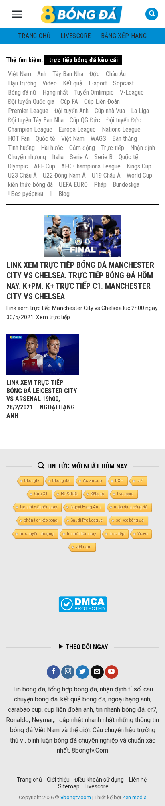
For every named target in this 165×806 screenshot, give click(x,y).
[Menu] (17, 14)
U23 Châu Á (22, 175)
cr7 (140, 480)
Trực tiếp (112, 148)
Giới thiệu (58, 779)
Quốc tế (45, 138)
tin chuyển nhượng (37, 533)
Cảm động (82, 148)
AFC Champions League (91, 166)
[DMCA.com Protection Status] (82, 604)
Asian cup (92, 480)
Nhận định (142, 148)
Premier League (28, 111)
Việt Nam (19, 74)
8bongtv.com (75, 797)
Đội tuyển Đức (123, 120)
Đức (94, 74)
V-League (132, 92)
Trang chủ (34, 36)
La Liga (140, 111)
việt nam (83, 547)
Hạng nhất (55, 92)
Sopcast (123, 83)
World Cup (139, 175)
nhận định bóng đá (130, 507)
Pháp (100, 184)
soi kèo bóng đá (130, 520)
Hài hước (52, 148)
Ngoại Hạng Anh (85, 507)
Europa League (77, 129)
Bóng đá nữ (22, 92)
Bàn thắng (124, 138)
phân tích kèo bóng (41, 520)
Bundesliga (126, 184)
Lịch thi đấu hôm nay (38, 507)
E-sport (98, 83)
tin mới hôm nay (81, 533)
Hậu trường (22, 83)
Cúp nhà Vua (110, 111)
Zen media (134, 797)
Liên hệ (138, 779)
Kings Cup (139, 166)
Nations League (121, 129)
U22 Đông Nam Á (64, 175)
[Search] (151, 14)
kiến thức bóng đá (30, 184)
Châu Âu (116, 74)
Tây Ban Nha (67, 74)
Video (49, 83)
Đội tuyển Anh (71, 111)
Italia (58, 157)
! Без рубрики (25, 194)
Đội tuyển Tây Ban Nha (36, 120)
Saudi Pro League (87, 520)
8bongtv (31, 480)
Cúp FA (69, 101)
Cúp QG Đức (85, 120)
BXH (119, 480)
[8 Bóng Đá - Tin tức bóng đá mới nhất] (82, 14)
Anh (41, 74)
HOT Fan (19, 138)
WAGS (98, 138)
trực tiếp (116, 533)
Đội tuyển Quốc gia (31, 101)
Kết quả (72, 83)
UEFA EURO (73, 184)
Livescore (97, 786)
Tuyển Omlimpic (94, 92)
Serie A (79, 157)
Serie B (103, 157)
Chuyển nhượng (27, 157)
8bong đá (61, 480)
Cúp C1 (41, 494)
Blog (64, 194)
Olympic (18, 166)
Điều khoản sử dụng (99, 779)
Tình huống (21, 148)
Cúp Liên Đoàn (102, 101)
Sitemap (69, 786)
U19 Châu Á (106, 175)
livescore (75, 36)
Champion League (30, 129)
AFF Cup (44, 166)
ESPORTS (69, 494)
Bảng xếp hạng (124, 36)
